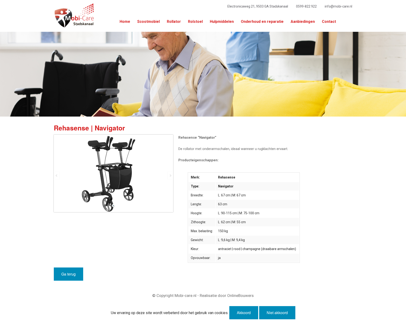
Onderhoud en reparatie (262, 21)
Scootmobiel (148, 21)
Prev (57, 175)
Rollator (174, 21)
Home (125, 21)
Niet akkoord (277, 312)
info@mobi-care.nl (338, 6)
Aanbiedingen (303, 21)
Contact (329, 21)
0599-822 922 (306, 6)
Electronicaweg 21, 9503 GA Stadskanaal (257, 6)
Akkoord (244, 312)
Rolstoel (195, 21)
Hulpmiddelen (222, 21)
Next (170, 175)
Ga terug (68, 274)
